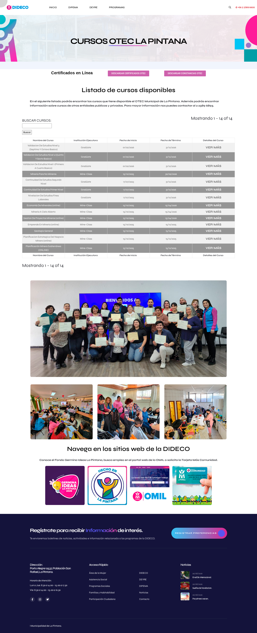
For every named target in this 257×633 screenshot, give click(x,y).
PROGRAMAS (116, 7)
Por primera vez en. (200, 598)
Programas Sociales (99, 586)
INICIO (53, 7)
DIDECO (143, 573)
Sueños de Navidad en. (202, 588)
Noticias (143, 592)
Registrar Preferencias (196, 533)
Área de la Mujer (97, 573)
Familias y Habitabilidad (102, 592)
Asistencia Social (98, 579)
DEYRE (93, 7)
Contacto (144, 599)
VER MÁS (213, 147)
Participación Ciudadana (102, 599)
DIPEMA (73, 7)
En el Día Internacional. (201, 577)
